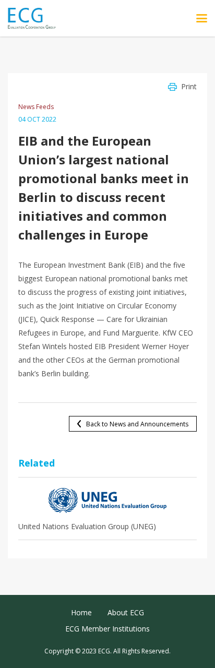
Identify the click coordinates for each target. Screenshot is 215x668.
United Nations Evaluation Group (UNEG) (87, 526)
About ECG (126, 612)
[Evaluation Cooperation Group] (35, 18)
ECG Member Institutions (107, 629)
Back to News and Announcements (137, 424)
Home (81, 612)
